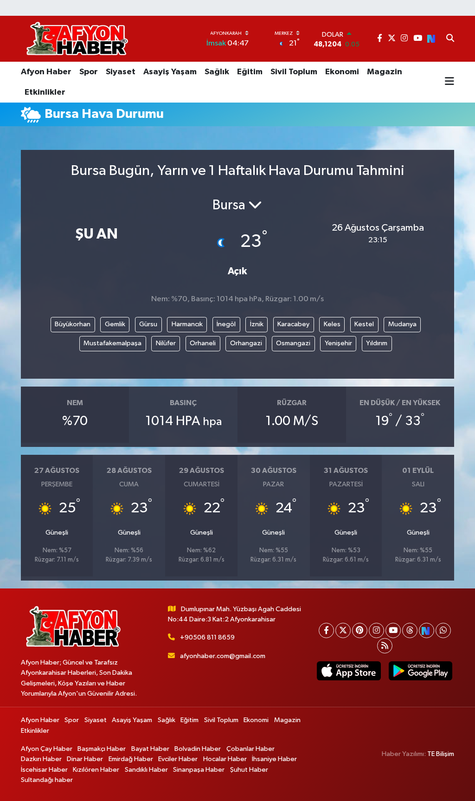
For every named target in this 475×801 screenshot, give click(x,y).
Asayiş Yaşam (170, 72)
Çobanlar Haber (250, 748)
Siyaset (120, 72)
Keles (332, 324)
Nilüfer (166, 343)
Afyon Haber (46, 72)
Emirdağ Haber (131, 759)
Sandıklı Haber (146, 769)
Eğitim (250, 72)
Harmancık (187, 324)
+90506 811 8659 (207, 637)
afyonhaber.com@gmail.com (222, 655)
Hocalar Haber (225, 759)
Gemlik (115, 324)
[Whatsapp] (443, 630)
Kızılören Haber (96, 769)
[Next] (426, 630)
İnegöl (226, 324)
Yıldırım (376, 343)
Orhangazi (246, 343)
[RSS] (384, 645)
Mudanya (402, 324)
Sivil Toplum (293, 72)
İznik (256, 324)
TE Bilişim (440, 753)
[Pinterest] (359, 630)
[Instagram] (376, 630)
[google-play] (420, 670)
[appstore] (349, 670)
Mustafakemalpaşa (112, 343)
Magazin (384, 72)
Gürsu (148, 324)
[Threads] (409, 630)
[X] (343, 630)
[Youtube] (393, 630)
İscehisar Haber (44, 769)
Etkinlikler (45, 92)
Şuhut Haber (249, 769)
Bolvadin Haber (197, 748)
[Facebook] (326, 630)
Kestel (364, 324)
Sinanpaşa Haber (199, 769)
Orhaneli (203, 343)
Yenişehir (338, 343)
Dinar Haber (85, 759)
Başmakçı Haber (101, 748)
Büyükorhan (72, 324)
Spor (88, 72)
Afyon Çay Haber (46, 748)
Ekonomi (342, 72)
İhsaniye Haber (274, 759)
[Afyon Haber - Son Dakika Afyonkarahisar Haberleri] (77, 39)
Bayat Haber (150, 748)
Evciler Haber (178, 759)
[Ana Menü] (449, 82)
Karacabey (293, 324)
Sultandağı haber (47, 779)
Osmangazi (293, 343)
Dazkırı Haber (41, 759)
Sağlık (217, 72)
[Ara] (450, 39)
